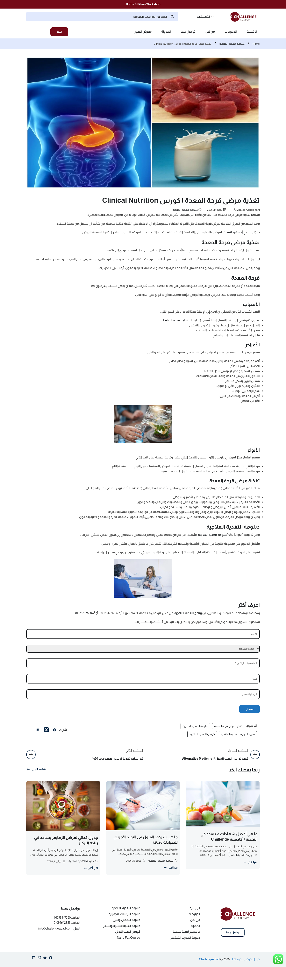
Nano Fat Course (128, 937)
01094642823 (62, 922)
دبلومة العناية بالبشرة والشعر (121, 925)
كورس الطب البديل (127, 931)
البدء (59, 31)
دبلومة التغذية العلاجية (232, 43)
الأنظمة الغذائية (159, 488)
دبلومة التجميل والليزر (126, 919)
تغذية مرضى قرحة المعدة (228, 726)
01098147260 (62, 917)
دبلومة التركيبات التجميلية (124, 914)
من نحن (210, 31)
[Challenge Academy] (245, 16)
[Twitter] (46, 730)
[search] (172, 16)
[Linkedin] (33, 958)
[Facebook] (55, 730)
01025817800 (83, 613)
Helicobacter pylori (175, 320)
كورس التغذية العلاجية (202, 734)
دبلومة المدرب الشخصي (184, 937)
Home (256, 43)
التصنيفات (203, 16)
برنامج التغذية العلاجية (188, 613)
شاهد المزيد (38, 769)
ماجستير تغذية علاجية (186, 931)
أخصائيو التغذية (233, 232)
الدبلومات (231, 31)
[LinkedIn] (38, 730)
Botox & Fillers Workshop (143, 4)
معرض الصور (143, 31)
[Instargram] (39, 958)
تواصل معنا (188, 31)
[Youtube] (44, 958)
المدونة (166, 31)
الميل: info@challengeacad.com (59, 928)
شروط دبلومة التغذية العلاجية (238, 734)
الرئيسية (252, 31)
